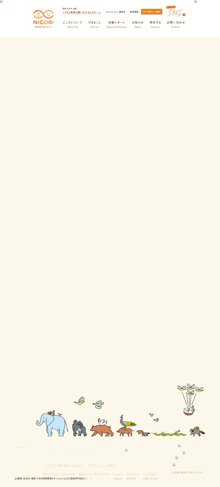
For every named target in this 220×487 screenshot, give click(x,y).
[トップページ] (43, 27)
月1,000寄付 (152, 11)
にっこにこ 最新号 (115, 11)
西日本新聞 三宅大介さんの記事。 (72, 240)
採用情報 (134, 11)
